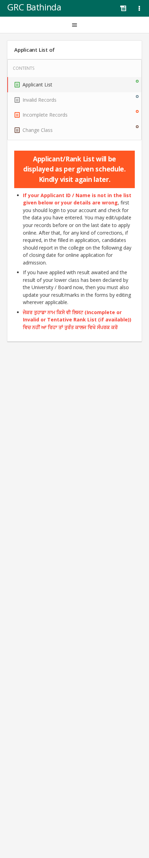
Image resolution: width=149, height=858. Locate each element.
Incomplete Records (45, 114)
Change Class (38, 130)
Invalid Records (39, 99)
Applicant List (37, 84)
